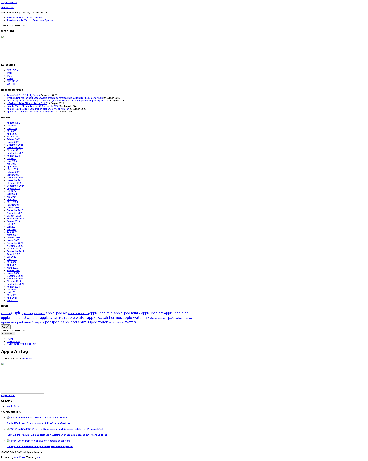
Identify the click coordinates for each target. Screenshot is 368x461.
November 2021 (15, 278)
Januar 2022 (13, 273)
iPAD (9, 73)
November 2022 (15, 246)
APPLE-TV (12, 70)
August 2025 (13, 155)
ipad (171, 317)
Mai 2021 (11, 295)
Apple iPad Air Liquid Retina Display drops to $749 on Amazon (38, 109)
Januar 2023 (13, 240)
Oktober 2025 (14, 150)
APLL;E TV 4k (6, 314)
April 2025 (12, 166)
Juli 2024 (11, 191)
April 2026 (12, 134)
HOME (10, 338)
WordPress (19, 457)
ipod (48, 322)
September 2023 (15, 218)
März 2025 (12, 169)
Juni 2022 (12, 259)
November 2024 (15, 180)
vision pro (121, 323)
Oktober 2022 (14, 248)
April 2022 (12, 265)
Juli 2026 (11, 125)
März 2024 (12, 202)
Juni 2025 (12, 161)
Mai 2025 (11, 164)
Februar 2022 (13, 270)
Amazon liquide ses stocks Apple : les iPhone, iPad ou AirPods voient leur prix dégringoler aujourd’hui (57, 100)
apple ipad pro (152, 313)
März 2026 (12, 136)
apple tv (46, 317)
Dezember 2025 (15, 144)
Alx (38, 457)
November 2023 (15, 213)
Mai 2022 (11, 262)
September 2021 (15, 284)
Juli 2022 (11, 256)
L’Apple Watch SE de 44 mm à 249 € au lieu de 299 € (33, 106)
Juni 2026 (12, 128)
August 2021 (13, 286)
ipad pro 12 (39, 323)
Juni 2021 (12, 292)
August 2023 (13, 221)
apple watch (75, 317)
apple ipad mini (101, 313)
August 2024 (13, 188)
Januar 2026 (13, 142)
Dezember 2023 (15, 210)
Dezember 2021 (15, 276)
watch (130, 322)
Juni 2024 (12, 194)
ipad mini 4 (25, 322)
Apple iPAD (39, 313)
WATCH (11, 84)
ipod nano (60, 322)
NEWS (10, 78)
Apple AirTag (27, 313)
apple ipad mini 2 (127, 313)
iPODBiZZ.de (7, 7)
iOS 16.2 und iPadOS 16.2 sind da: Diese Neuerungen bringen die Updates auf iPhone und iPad (57, 435)
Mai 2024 (11, 196)
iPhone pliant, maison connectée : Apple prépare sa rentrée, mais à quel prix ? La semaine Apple (55, 98)
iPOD (9, 75)
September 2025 (15, 153)
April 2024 (12, 199)
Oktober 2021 (14, 281)
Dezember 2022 (15, 243)
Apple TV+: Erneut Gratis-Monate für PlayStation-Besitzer (38, 423)
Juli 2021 (11, 289)
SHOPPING (12, 81)
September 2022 (15, 251)
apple (16, 312)
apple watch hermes (104, 317)
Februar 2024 (13, 205)
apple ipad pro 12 (33, 318)
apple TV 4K (59, 318)
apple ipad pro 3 (13, 318)
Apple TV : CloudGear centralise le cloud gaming (31, 111)
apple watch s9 (159, 318)
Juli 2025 (11, 158)
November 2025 (15, 147)
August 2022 (13, 254)
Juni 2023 (12, 226)
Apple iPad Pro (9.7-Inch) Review (23, 95)
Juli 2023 (11, 224)
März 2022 (12, 267)
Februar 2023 (13, 237)
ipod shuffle (79, 322)
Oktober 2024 (14, 183)
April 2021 (12, 297)
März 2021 (12, 300)
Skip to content (9, 2)
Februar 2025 (13, 172)
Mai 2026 (11, 131)
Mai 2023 (11, 229)
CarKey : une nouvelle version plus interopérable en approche (40, 446)
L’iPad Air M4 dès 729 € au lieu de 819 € (27, 103)
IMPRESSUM (13, 341)
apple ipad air (56, 313)
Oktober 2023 (14, 215)
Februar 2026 (13, 139)
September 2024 (15, 185)
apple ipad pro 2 (176, 313)
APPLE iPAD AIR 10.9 (78, 313)
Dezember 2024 (15, 177)
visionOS (112, 323)
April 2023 (12, 232)
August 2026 (13, 123)
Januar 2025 (13, 175)
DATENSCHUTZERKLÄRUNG (21, 344)
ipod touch (99, 322)
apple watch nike (137, 317)
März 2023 (12, 235)
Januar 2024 (13, 207)
